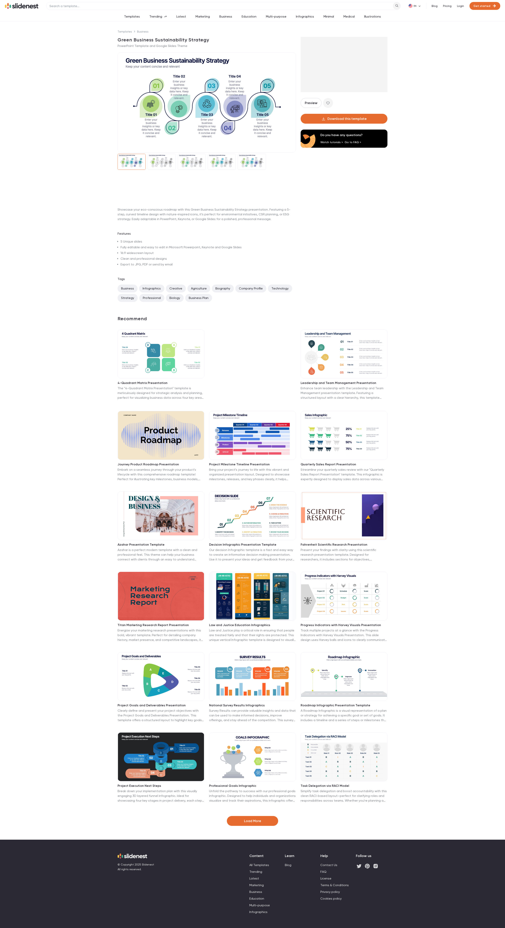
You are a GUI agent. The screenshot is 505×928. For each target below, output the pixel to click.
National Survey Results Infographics (237, 705)
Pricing (447, 5)
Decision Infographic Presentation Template (242, 544)
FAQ (323, 872)
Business (225, 16)
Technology (280, 288)
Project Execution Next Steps (139, 786)
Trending (155, 16)
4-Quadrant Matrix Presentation (142, 383)
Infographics (305, 16)
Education (249, 16)
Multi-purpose (276, 16)
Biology (174, 298)
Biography (222, 288)
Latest (181, 16)
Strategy (127, 298)
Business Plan (199, 298)
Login (460, 5)
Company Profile (251, 288)
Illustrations (372, 16)
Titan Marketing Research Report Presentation (153, 625)
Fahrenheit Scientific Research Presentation (334, 544)
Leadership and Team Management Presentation (338, 383)
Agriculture (199, 288)
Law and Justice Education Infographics (239, 625)
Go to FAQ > (353, 142)
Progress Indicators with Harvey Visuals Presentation (341, 625)
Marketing (202, 16)
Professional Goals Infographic (232, 786)
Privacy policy (330, 892)
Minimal (329, 16)
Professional (152, 298)
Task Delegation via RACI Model (325, 786)
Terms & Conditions (334, 885)
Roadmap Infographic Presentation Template (335, 705)
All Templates (259, 865)
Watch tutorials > (331, 142)
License (325, 878)
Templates (132, 16)
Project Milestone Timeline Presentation (239, 464)
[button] (123, 102)
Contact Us (328, 865)
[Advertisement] (207, 207)
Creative (175, 288)
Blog (435, 5)
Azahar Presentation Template (141, 544)
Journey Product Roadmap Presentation (148, 464)
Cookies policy (331, 898)
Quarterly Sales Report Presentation (328, 464)
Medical (349, 16)
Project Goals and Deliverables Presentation (152, 705)
